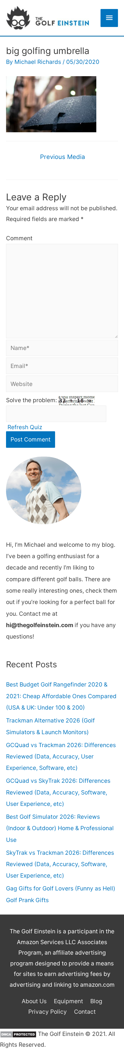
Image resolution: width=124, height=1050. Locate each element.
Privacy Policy (47, 1011)
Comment (19, 238)
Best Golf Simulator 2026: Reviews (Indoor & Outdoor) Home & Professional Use (60, 828)
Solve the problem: (32, 400)
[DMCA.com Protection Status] (18, 1033)
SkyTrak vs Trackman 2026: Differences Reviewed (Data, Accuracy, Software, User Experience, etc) (60, 864)
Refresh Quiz (25, 427)
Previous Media (62, 156)
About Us (34, 1001)
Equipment (68, 1001)
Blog (96, 1001)
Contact (85, 1011)
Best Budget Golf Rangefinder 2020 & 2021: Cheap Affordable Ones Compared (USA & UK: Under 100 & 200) (61, 696)
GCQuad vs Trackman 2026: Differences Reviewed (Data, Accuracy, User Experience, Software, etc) (61, 756)
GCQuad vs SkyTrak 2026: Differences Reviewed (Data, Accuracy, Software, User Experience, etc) (58, 792)
